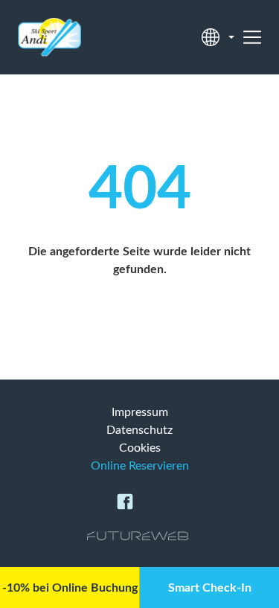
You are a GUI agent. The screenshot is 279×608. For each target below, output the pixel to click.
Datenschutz (139, 430)
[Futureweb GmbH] (137, 535)
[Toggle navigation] (252, 37)
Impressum (140, 412)
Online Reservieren (140, 466)
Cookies (140, 448)
